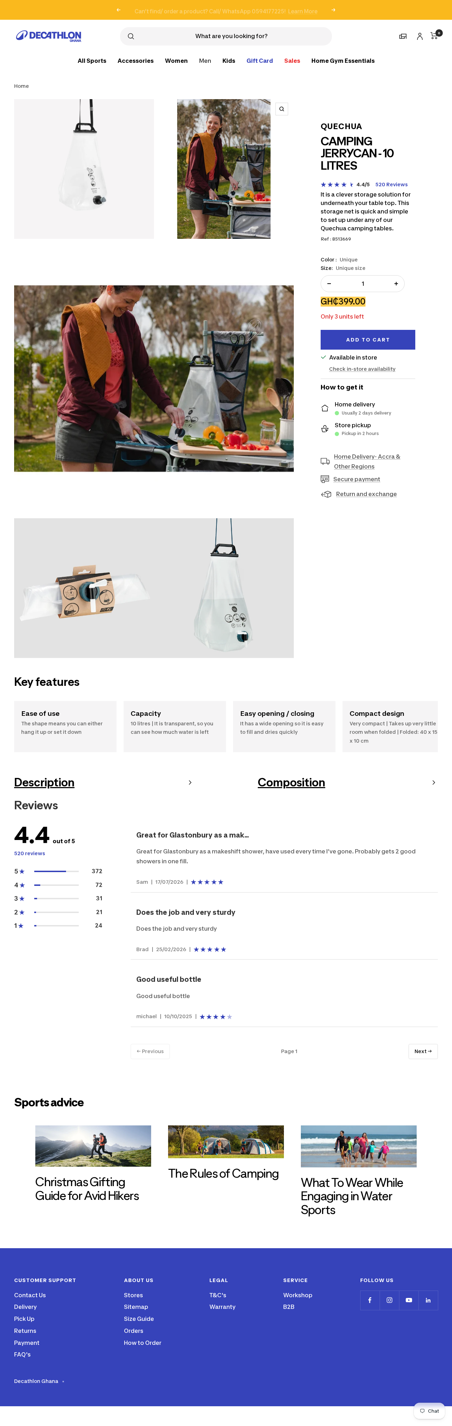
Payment (27, 1342)
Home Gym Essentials (343, 60)
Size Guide (139, 1318)
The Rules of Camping (223, 1173)
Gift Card (259, 60)
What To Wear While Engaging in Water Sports (352, 1196)
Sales (292, 60)
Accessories (136, 60)
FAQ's (22, 1354)
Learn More (302, 9)
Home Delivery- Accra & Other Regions (367, 461)
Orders (133, 1330)
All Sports (92, 60)
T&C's (217, 1295)
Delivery (25, 1306)
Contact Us (30, 1295)
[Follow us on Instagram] (389, 1300)
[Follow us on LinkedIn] (428, 1300)
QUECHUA (341, 126)
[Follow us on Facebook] (370, 1300)
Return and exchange (366, 493)
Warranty (222, 1306)
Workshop (298, 1295)
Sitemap (136, 1306)
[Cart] (434, 35)
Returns (25, 1330)
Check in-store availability (362, 369)
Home (21, 86)
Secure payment (356, 478)
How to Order (142, 1342)
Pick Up (24, 1318)
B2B (289, 1306)
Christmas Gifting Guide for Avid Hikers (87, 1188)
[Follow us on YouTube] (408, 1300)
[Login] (419, 35)
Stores (133, 1295)
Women (176, 60)
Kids (228, 60)
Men (205, 60)
